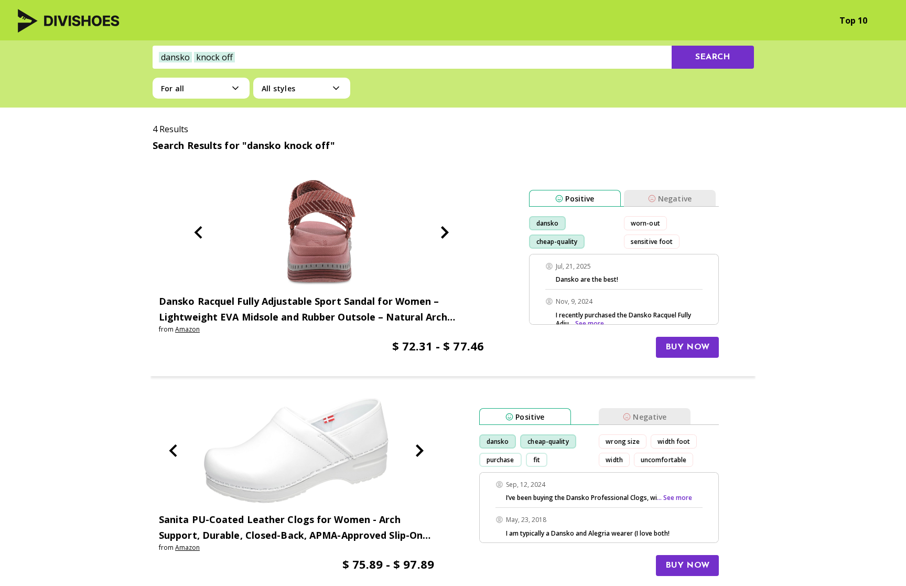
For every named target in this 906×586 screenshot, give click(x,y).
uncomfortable (663, 459)
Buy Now (687, 347)
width (614, 459)
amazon (187, 329)
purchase (500, 459)
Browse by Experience (773, 20)
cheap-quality (556, 241)
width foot (673, 441)
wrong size (623, 441)
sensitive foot (652, 241)
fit (536, 459)
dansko (547, 223)
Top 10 (853, 20)
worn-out (645, 223)
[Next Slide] (444, 232)
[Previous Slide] (198, 232)
